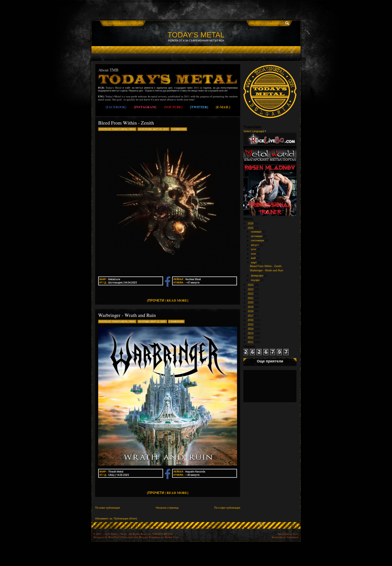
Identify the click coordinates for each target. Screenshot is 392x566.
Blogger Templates (149, 537)
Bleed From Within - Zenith (126, 122)
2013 (250, 333)
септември (257, 240)
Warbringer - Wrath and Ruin (127, 315)
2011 (250, 342)
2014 (250, 328)
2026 (250, 223)
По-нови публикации (107, 507)
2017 (250, 315)
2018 (250, 311)
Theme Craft (172, 537)
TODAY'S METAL (196, 35)
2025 (250, 228)
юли (253, 249)
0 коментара (179, 129)
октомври (256, 236)
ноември (256, 231)
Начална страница (167, 507)
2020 (250, 302)
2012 (250, 337)
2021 (250, 298)
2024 (250, 284)
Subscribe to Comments (285, 537)
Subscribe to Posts (288, 533)
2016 (250, 320)
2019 (250, 307)
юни (253, 253)
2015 (250, 324)
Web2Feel (113, 537)
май (253, 258)
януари (255, 280)
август (255, 244)
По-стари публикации (227, 507)
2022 (250, 293)
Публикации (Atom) (125, 518)
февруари (257, 275)
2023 (250, 289)
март (254, 262)
